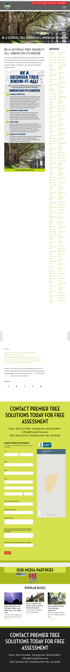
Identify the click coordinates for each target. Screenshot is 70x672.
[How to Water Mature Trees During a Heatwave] (57, 598)
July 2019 (61, 106)
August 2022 (51, 223)
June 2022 (52, 229)
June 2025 (52, 97)
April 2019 (61, 111)
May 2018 (61, 158)
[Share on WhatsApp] (25, 386)
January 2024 (52, 154)
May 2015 (61, 298)
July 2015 (61, 293)
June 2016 (61, 246)
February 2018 (61, 169)
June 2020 (61, 60)
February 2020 (61, 73)
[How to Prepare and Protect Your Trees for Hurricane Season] (35, 597)
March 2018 (60, 164)
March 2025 (51, 103)
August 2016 (60, 242)
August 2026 (51, 53)
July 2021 (52, 271)
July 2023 (52, 177)
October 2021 (52, 257)
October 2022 (52, 213)
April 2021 (52, 279)
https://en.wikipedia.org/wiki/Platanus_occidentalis (19, 362)
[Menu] (63, 5)
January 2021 (52, 292)
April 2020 (61, 65)
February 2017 (61, 218)
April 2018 (61, 161)
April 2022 (52, 234)
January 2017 (61, 223)
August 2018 (60, 149)
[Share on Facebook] (8, 386)
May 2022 (52, 232)
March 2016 (60, 255)
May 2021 (52, 276)
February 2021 (52, 287)
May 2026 (52, 60)
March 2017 (60, 213)
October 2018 (61, 139)
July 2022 (52, 226)
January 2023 (52, 198)
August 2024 (51, 132)
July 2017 (61, 202)
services (33, 373)
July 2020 (61, 57)
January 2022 (52, 243)
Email (7, 462)
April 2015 (61, 301)
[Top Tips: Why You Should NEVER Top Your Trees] (68, 336)
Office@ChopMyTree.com (35, 432)
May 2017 (61, 207)
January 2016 (61, 265)
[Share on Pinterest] (33, 386)
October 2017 (61, 188)
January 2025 (52, 112)
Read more (7, 619)
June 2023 (52, 180)
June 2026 (52, 57)
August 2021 (51, 267)
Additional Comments (8, 518)
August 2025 (51, 90)
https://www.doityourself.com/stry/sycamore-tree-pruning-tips (23, 360)
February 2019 (61, 120)
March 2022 (51, 238)
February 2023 (52, 194)
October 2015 (61, 279)
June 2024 (52, 136)
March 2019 (60, 115)
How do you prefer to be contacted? (13, 501)
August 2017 (60, 198)
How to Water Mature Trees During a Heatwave (56, 608)
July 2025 (52, 94)
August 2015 (60, 289)
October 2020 (52, 302)
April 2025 (52, 99)
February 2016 (61, 260)
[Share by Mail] (41, 386)
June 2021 (52, 273)
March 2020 (60, 69)
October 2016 (61, 237)
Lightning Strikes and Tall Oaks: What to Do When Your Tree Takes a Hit (12, 609)
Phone (7, 470)
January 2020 (61, 78)
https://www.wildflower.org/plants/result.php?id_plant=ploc (21, 357)
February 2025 (52, 108)
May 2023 (52, 183)
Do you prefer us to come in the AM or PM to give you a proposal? (18, 542)
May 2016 (61, 249)
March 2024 (51, 145)
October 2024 (52, 122)
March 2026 (51, 66)
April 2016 (61, 251)
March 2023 (51, 189)
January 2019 (61, 125)
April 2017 (61, 210)
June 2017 (61, 205)
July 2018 (61, 153)
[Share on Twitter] (17, 386)
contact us (7, 376)
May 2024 (52, 138)
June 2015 (61, 295)
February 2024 (52, 149)
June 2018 (61, 155)
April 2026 (52, 62)
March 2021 (51, 282)
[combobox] (18, 504)
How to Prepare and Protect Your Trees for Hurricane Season (34, 605)
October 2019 (61, 93)
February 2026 (52, 71)
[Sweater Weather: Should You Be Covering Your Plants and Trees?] (1, 336)
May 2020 (61, 62)
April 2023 (52, 185)
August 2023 (51, 173)
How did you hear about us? (12, 509)
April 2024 (52, 141)
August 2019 (60, 102)
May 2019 (61, 109)
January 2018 (61, 174)
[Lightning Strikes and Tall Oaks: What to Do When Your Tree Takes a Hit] (13, 598)
